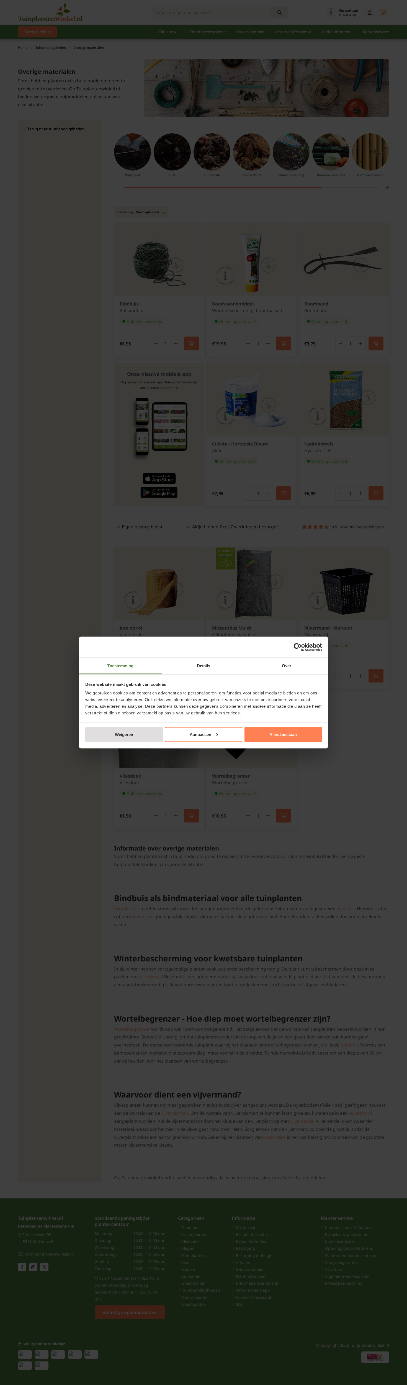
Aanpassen (200, 734)
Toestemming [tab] (120, 665)
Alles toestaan (283, 734)
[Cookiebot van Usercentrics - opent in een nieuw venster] (298, 647)
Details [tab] (203, 665)
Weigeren (124, 734)
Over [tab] (286, 665)
